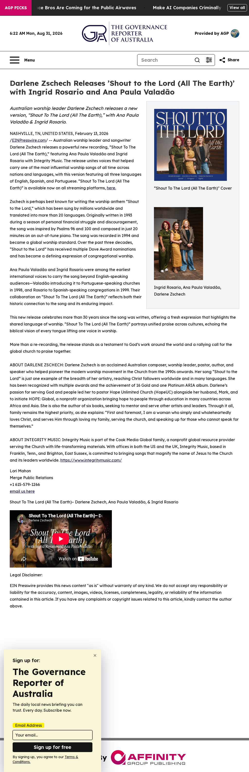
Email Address (28, 725)
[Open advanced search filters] (209, 60)
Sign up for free (52, 747)
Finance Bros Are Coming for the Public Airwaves (81, 7)
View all (237, 7)
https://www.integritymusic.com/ (91, 460)
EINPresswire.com (29, 140)
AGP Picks (16, 7)
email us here (22, 491)
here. (111, 187)
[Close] (95, 655)
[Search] (197, 60)
